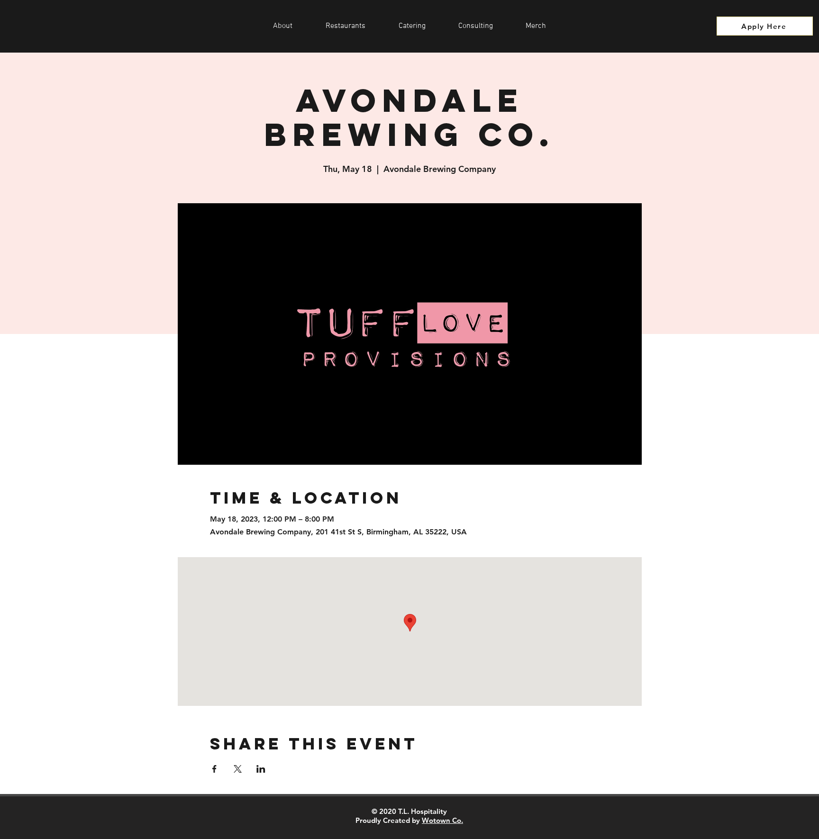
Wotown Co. (442, 820)
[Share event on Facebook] (214, 769)
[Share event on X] (237, 769)
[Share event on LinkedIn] (260, 769)
